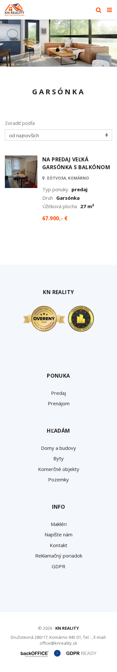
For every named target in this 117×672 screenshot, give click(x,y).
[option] (58, 43)
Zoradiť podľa (20, 123)
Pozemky (58, 479)
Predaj (58, 393)
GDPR (58, 566)
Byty (58, 458)
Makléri (59, 524)
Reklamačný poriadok (58, 555)
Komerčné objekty (58, 469)
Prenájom (59, 403)
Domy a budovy (58, 448)
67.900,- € (55, 218)
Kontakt (58, 545)
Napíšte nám (58, 534)
